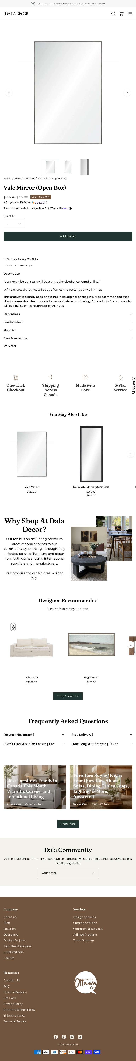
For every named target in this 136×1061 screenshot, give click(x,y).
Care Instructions (16, 338)
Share (12, 345)
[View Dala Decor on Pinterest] (64, 1037)
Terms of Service (15, 1021)
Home (7, 178)
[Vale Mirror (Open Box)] (50, 167)
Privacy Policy (13, 1004)
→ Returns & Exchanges (18, 265)
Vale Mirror (32, 487)
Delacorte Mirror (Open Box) (91, 487)
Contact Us (11, 980)
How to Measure (15, 992)
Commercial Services (88, 928)
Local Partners (14, 952)
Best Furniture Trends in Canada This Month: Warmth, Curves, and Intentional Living (32, 788)
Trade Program (83, 940)
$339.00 (31, 491)
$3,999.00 (31, 682)
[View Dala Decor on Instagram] (72, 1037)
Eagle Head (91, 677)
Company (11, 909)
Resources (11, 973)
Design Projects (15, 940)
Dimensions (12, 314)
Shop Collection (68, 696)
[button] (68, 202)
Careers (9, 958)
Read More (68, 824)
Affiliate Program (85, 934)
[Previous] (8, 92)
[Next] (127, 92)
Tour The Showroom (18, 946)
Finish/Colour (13, 322)
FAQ (6, 986)
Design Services (84, 917)
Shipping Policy (15, 1015)
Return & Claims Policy (19, 1009)
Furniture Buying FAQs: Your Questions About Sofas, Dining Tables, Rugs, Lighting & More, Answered (101, 786)
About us (10, 917)
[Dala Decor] (17, 13)
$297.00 (91, 682)
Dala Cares (11, 934)
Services (79, 909)
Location (10, 928)
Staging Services (85, 923)
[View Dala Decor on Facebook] (55, 1037)
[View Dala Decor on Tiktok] (80, 1037)
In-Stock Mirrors (25, 178)
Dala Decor (72, 1044)
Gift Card (10, 998)
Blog (7, 923)
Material (9, 330)
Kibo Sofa (32, 677)
